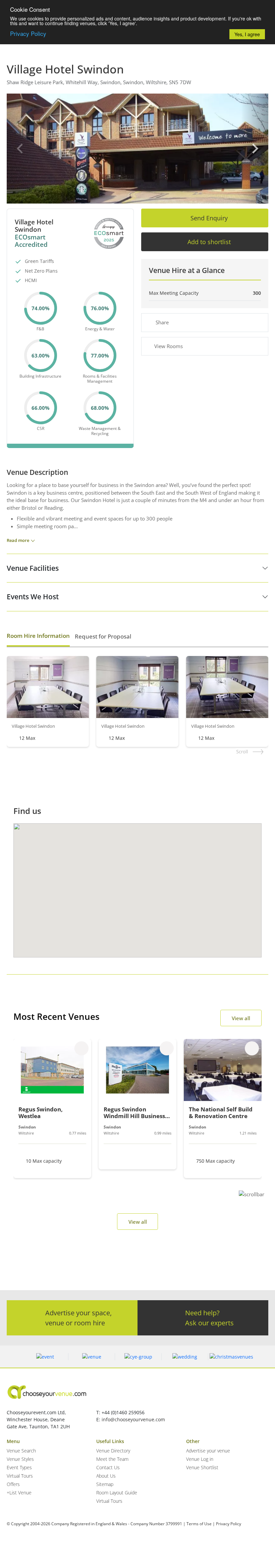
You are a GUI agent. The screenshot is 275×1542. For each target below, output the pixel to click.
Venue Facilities (33, 568)
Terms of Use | (200, 1524)
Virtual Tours (20, 1476)
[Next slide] (254, 149)
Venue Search (21, 1450)
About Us (106, 1476)
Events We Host (33, 596)
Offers (13, 1484)
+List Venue (19, 1492)
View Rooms (168, 346)
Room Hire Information (38, 636)
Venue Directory (113, 1450)
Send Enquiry (209, 218)
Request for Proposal (103, 636)
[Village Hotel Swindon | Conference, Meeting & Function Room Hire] (137, 149)
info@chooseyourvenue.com (133, 1419)
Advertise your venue (208, 1450)
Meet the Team (112, 1459)
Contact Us (108, 1467)
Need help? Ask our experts (209, 1317)
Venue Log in (199, 1459)
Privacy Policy (28, 33)
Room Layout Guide (116, 1492)
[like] (81, 1048)
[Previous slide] (20, 149)
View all (241, 1018)
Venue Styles (20, 1459)
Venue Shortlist (202, 1467)
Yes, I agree (247, 34)
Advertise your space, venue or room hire (78, 1317)
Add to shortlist (209, 242)
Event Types (19, 1467)
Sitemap (104, 1484)
